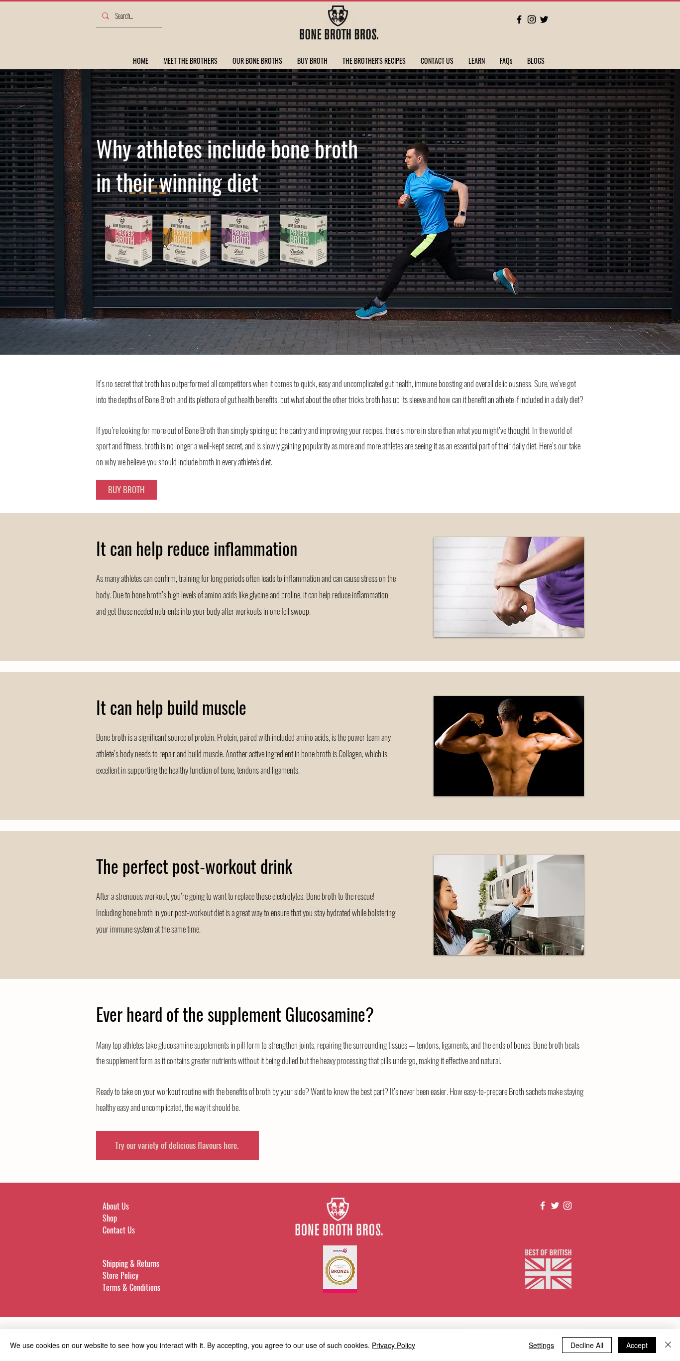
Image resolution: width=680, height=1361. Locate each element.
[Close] (668, 1345)
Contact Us (119, 1230)
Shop (110, 1218)
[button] (476, 60)
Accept (637, 1345)
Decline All (586, 1345)
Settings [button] (541, 1345)
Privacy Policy (393, 1345)
